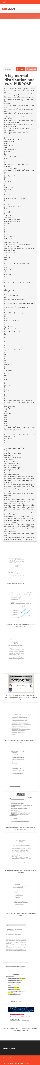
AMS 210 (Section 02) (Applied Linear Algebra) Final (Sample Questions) (20, 828)
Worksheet (16, 957)
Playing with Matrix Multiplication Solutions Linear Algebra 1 (21, 871)
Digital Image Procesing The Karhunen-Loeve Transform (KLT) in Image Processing (20, 1029)
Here (16, 668)
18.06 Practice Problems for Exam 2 (16, 583)
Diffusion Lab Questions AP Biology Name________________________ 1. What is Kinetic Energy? (21, 785)
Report (21, 69)
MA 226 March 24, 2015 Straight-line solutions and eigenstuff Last (21, 626)
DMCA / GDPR (19, 1063)
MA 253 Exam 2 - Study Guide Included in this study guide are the (21, 915)
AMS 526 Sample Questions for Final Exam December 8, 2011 (20, 741)
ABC (8, 9)
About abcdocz (8, 1063)
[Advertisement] (20, 43)
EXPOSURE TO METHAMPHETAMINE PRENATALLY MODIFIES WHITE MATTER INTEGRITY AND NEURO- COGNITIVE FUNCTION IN (21, 697)
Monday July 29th (16, 1001)
